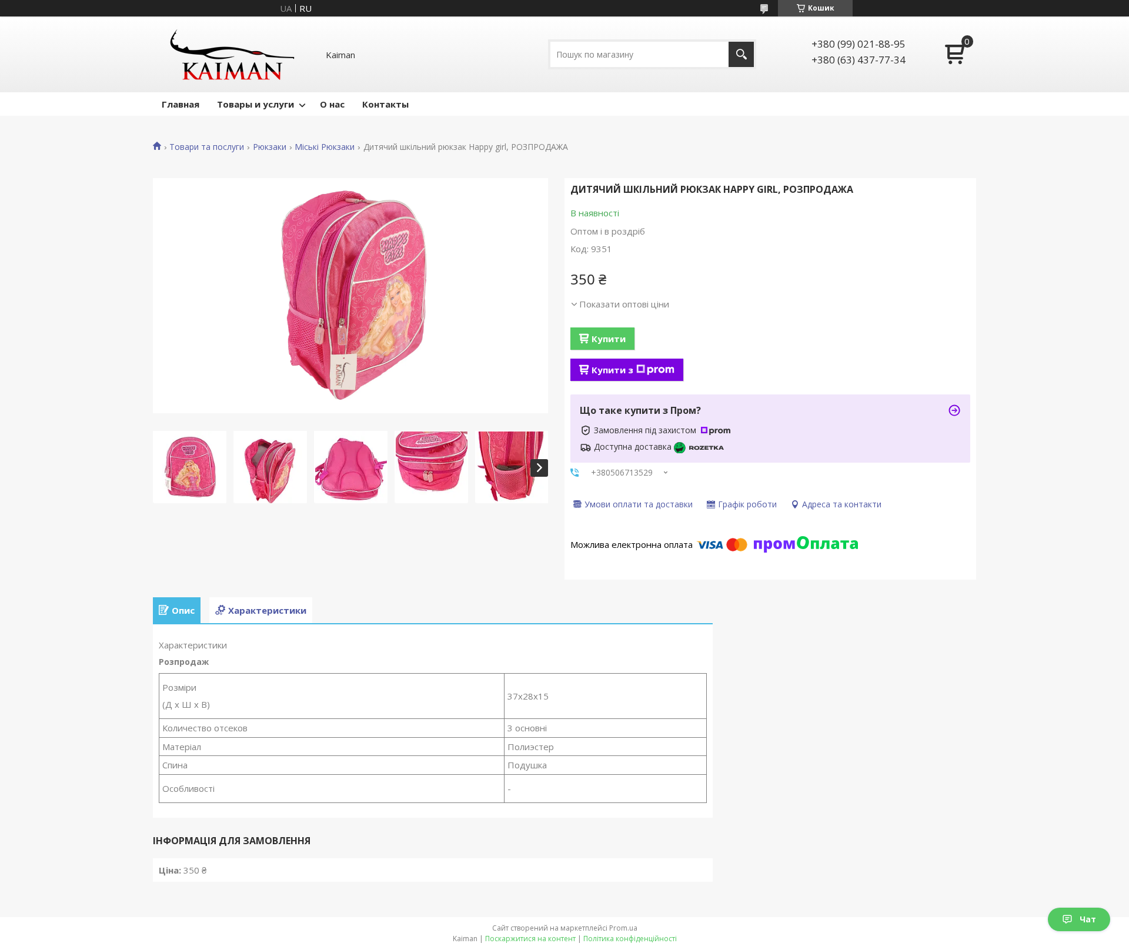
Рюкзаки (269, 147)
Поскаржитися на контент (530, 939)
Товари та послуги (206, 147)
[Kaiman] (232, 54)
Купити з (612, 370)
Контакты (385, 104)
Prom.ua (623, 928)
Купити (609, 338)
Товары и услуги (255, 104)
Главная (180, 104)
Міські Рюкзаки (325, 147)
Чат (1088, 919)
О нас (332, 104)
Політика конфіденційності (630, 939)
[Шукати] (741, 54)
